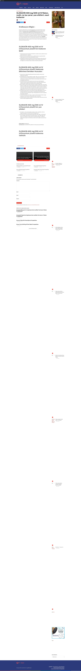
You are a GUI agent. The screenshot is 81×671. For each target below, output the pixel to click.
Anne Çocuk (42, 7)
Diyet (33, 7)
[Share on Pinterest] (25, 22)
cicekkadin (20, 19)
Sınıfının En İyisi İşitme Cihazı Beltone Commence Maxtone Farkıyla (59, 356)
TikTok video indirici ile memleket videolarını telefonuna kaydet (58, 484)
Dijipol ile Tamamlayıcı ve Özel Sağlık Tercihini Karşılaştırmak (59, 32)
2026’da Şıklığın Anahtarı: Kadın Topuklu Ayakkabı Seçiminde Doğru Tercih (59, 228)
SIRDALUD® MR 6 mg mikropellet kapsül (23, 165)
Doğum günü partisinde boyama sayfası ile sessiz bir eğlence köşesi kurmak (59, 292)
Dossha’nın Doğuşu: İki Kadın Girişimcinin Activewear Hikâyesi (59, 100)
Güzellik (29, 7)
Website (17, 198)
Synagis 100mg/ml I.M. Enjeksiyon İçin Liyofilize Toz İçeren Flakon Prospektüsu (31, 210)
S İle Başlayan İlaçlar (21, 145)
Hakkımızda (51, 666)
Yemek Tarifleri (57, 7)
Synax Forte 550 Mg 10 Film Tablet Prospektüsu (27, 224)
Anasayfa (21, 7)
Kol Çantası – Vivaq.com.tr (59, 547)
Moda (46, 7)
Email (17, 195)
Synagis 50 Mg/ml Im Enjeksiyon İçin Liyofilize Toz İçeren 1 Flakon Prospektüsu (31, 216)
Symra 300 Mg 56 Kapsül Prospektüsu (22, 169)
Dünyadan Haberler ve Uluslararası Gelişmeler (58, 164)
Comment (17, 180)
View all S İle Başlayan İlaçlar (33, 228)
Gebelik (37, 7)
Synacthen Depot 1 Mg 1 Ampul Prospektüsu (41, 169)
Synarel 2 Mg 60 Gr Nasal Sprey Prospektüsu (26, 220)
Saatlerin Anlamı (61, 666)
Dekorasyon (51, 7)
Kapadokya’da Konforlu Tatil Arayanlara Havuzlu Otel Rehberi (59, 36)
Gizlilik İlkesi (55, 666)
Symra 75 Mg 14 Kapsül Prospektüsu (40, 165)
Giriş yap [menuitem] (3, 0)
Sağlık (25, 7)
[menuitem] (0, 0)
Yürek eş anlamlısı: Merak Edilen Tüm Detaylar (59, 420)
